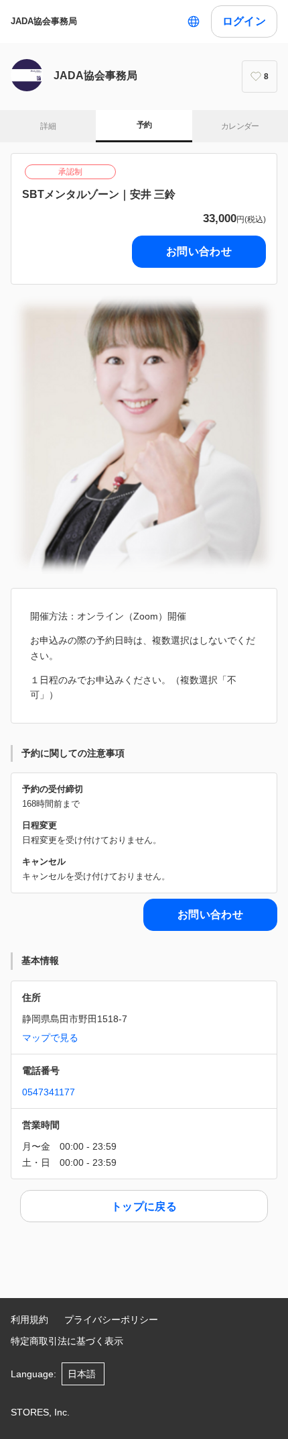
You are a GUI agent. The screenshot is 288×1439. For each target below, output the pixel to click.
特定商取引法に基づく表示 (67, 1341)
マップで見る (50, 1037)
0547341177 (48, 1092)
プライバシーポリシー (111, 1319)
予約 (144, 125)
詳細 (48, 126)
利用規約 (29, 1319)
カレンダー (240, 126)
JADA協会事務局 (44, 21)
